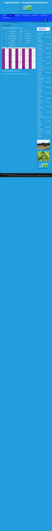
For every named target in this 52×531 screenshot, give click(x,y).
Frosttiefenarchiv (12, 45)
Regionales (17, 15)
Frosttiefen (12, 40)
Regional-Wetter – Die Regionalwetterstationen (26, 2)
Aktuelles (10, 15)
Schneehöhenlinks (12, 38)
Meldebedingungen (12, 36)
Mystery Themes (18, 174)
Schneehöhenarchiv (12, 42)
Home (4, 15)
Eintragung (12, 33)
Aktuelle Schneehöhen (41, 24)
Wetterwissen (35, 15)
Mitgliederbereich (6, 17)
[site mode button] (46, 20)
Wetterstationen (26, 15)
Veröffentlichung (44, 15)
